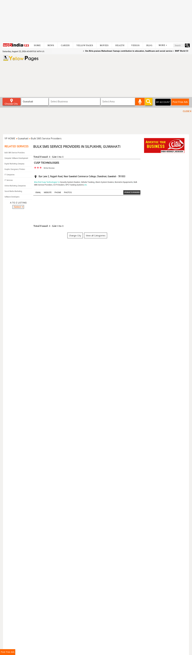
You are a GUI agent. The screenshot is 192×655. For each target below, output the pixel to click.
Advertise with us (35, 51)
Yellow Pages (84, 45)
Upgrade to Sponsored (132, 192)
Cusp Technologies (46, 162)
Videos (135, 45)
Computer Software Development (16, 158)
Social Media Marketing (13, 191)
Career (65, 45)
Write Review (49, 168)
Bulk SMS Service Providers (46, 138)
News (51, 45)
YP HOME (9, 138)
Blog (149, 45)
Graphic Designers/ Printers (14, 169)
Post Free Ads (180, 102)
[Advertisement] (96, 21)
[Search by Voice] (140, 101)
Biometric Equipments (124, 182)
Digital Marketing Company (14, 164)
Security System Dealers (70, 182)
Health (119, 45)
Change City (75, 235)
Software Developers (12, 197)
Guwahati (23, 138)
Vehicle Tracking (87, 182)
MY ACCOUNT (163, 102)
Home (37, 45)
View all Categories (95, 235)
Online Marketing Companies (15, 186)
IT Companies (9, 175)
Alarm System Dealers (104, 182)
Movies (104, 45)
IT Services (8, 180)
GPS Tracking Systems (74, 185)
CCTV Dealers (58, 185)
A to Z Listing (18, 202)
